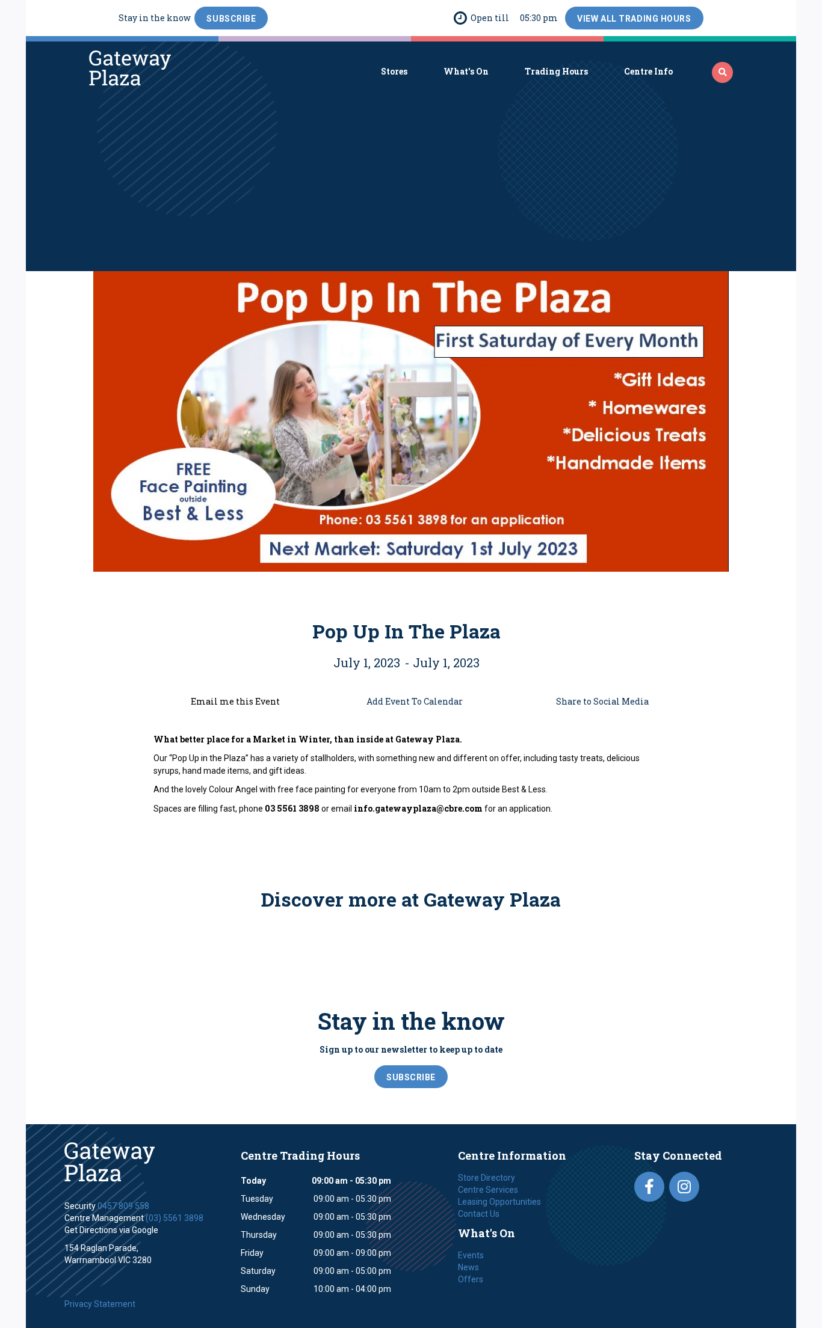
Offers (470, 1279)
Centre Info (648, 71)
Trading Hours (556, 71)
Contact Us (478, 1214)
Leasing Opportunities (499, 1202)
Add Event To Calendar (414, 701)
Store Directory (486, 1178)
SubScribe (231, 18)
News (468, 1267)
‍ (722, 72)
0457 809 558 (123, 1206)
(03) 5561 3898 (174, 1218)
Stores (394, 71)
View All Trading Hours (634, 18)
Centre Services (488, 1190)
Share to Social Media (602, 701)
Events (471, 1255)
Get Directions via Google (111, 1230)
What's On (466, 71)
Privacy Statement (99, 1304)
